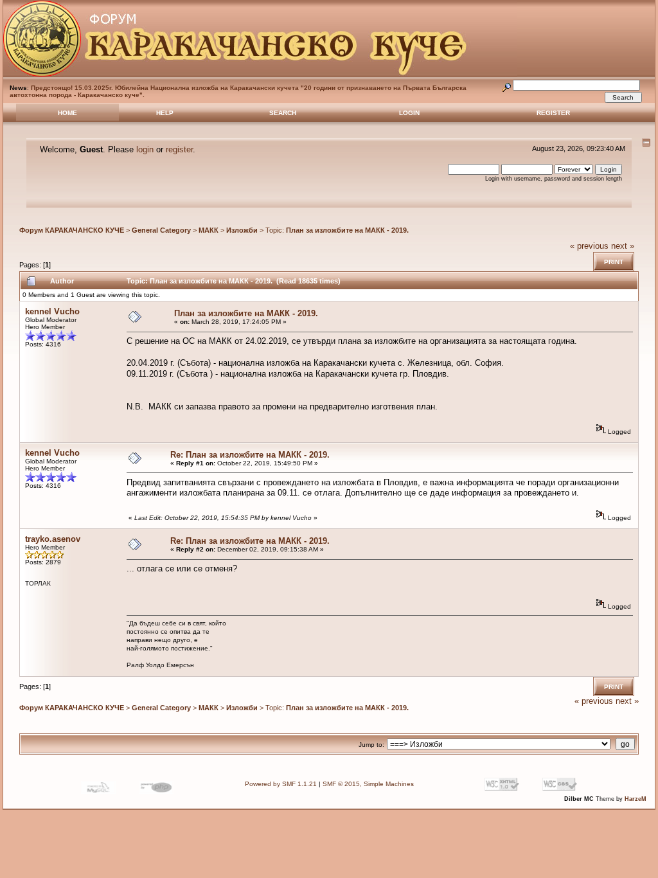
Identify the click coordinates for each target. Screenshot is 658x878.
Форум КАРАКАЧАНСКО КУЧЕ (71, 230)
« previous (589, 246)
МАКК (208, 230)
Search (282, 112)
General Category (161, 230)
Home (67, 112)
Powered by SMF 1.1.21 (281, 783)
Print (613, 261)
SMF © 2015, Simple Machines (368, 783)
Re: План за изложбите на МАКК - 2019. (250, 455)
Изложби (242, 230)
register (179, 149)
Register (553, 112)
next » (622, 246)
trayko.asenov (52, 539)
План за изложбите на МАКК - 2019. (347, 230)
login (145, 149)
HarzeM (635, 799)
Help (164, 112)
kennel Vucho (52, 311)
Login (409, 112)
